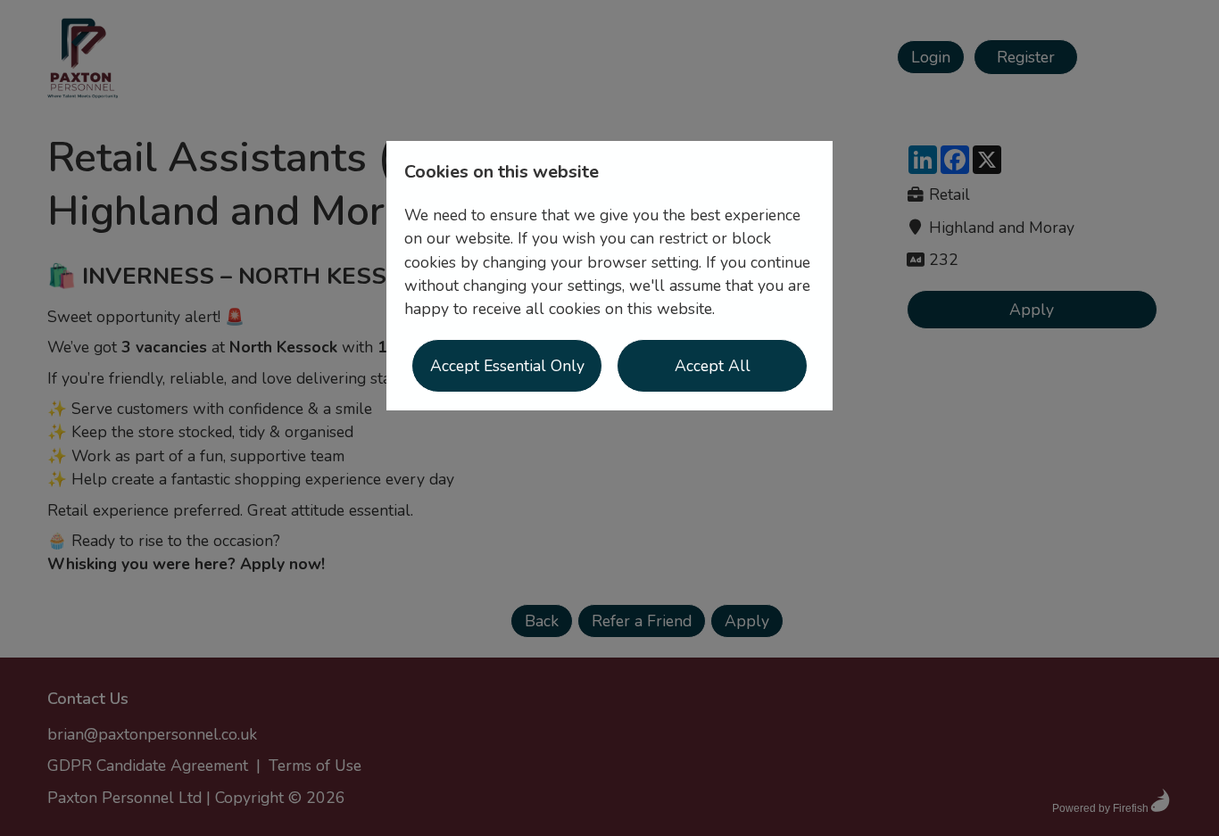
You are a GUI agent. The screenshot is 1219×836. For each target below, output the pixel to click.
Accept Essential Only (507, 366)
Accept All (712, 366)
